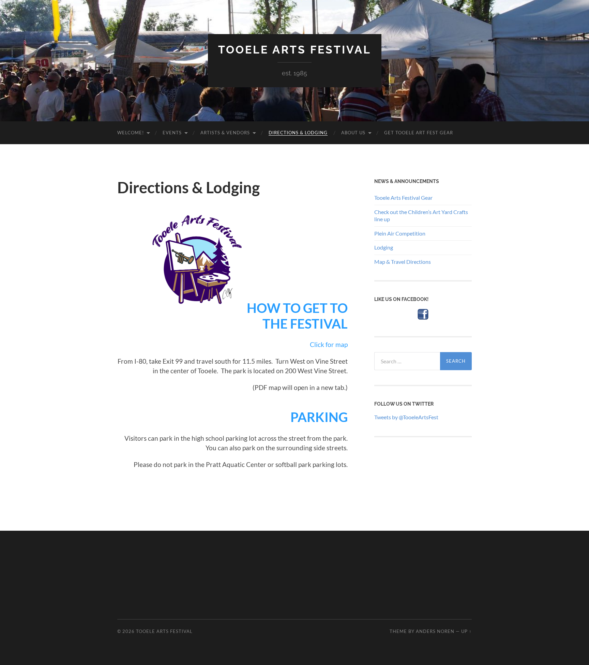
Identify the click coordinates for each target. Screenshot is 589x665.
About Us (353, 132)
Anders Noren (435, 631)
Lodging (383, 247)
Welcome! (130, 132)
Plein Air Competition (399, 233)
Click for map (329, 344)
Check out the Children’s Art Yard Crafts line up (421, 215)
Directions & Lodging (298, 132)
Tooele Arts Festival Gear (403, 197)
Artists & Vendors (225, 132)
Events (172, 132)
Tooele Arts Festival (294, 49)
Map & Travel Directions (402, 261)
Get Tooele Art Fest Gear (418, 132)
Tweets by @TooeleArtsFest (406, 417)
